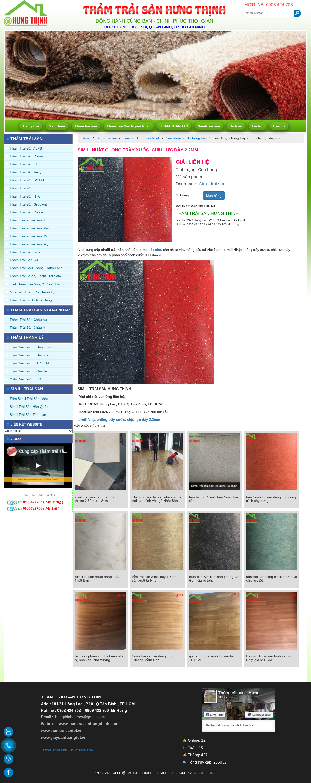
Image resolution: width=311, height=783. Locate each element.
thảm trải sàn (55, 750)
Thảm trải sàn (86, 126)
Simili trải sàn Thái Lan (28, 415)
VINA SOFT (204, 773)
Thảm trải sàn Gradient (28, 204)
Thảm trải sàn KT (24, 164)
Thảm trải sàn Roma (26, 156)
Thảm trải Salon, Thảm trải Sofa (35, 276)
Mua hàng (214, 196)
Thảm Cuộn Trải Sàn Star (29, 228)
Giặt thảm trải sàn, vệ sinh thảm (37, 284)
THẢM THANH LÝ (174, 126)
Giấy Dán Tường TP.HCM (29, 363)
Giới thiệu (57, 126)
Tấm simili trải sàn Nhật (29, 399)
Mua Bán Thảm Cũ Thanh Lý (32, 292)
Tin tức (258, 126)
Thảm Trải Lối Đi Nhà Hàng (31, 300)
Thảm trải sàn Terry (25, 172)
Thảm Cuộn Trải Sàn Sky (29, 244)
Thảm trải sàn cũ (24, 260)
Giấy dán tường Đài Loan (30, 355)
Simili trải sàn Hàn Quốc (29, 407)
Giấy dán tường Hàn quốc (31, 347)
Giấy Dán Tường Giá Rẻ (28, 371)
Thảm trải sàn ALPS (26, 148)
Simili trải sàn (209, 126)
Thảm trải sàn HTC (25, 196)
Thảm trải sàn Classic (27, 212)
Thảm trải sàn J (22, 188)
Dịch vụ (236, 126)
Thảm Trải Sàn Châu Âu (28, 320)
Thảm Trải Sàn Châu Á (27, 327)
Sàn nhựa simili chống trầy (186, 138)
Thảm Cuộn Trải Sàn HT (28, 220)
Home (86, 138)
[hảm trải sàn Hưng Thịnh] (25, 2)
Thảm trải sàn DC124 (27, 180)
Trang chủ (30, 126)
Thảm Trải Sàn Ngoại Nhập (129, 126)
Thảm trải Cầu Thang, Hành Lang (36, 268)
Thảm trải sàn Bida (25, 252)
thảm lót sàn (81, 750)
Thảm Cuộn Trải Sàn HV (28, 236)
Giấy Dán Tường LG (25, 379)
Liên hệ (279, 126)
